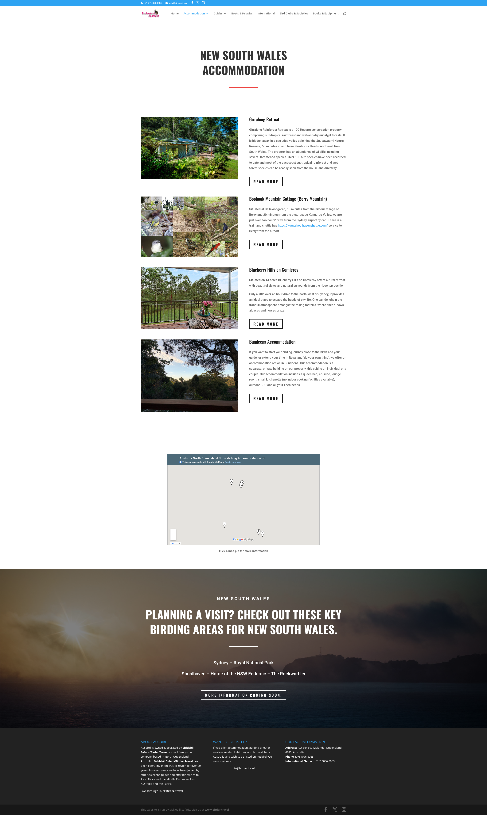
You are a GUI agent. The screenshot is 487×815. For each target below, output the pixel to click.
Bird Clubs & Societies (294, 13)
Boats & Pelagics (242, 13)
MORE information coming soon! (243, 695)
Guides (218, 13)
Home (175, 13)
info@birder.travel (243, 768)
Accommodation (194, 13)
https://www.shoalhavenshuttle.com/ (303, 225)
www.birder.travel (217, 809)
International (266, 13)
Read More (266, 181)
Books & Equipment (326, 13)
